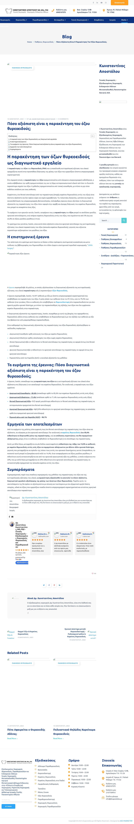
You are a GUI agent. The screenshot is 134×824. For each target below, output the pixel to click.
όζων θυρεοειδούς (59, 291)
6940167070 (61, 12)
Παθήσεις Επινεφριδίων (111, 239)
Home (29, 42)
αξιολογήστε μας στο (25, 562)
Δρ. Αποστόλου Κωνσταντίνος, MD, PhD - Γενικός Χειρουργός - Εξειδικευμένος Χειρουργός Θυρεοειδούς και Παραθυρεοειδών (21, 535)
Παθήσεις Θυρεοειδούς (44, 42)
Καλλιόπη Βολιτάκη (88, 534)
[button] (119, 2)
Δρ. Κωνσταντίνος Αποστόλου (42, 119)
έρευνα (11, 287)
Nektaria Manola (65, 534)
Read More (11, 738)
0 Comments (63, 119)
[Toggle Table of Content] (91, 136)
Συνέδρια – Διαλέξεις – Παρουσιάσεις (117, 256)
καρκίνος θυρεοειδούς (71, 432)
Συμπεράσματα (15, 149)
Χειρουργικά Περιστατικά (112, 264)
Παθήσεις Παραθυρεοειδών (113, 248)
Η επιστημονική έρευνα (18, 142)
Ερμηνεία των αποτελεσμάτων (21, 147)
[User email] (12, 517)
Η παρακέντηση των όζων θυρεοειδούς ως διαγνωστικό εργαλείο (33, 139)
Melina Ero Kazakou (43, 534)
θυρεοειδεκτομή (62, 302)
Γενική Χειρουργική (109, 235)
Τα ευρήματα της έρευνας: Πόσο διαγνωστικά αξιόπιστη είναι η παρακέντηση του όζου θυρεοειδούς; (46, 144)
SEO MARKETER (126, 821)
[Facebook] (9, 517)
